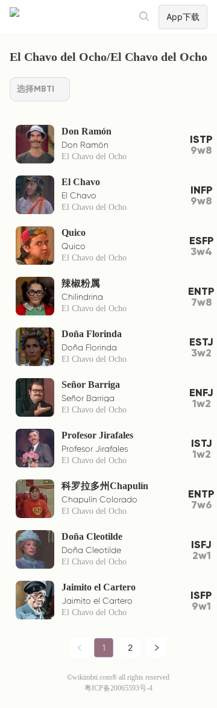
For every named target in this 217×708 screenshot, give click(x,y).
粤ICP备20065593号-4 (118, 688)
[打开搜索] (144, 16)
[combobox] (40, 89)
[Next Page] (156, 647)
